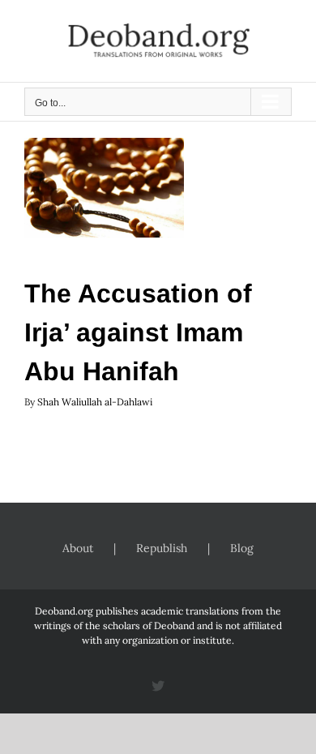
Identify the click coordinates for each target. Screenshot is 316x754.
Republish (161, 548)
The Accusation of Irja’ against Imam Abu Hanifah (138, 332)
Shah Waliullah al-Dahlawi (94, 402)
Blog (242, 548)
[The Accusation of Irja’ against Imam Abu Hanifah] (104, 188)
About (77, 548)
